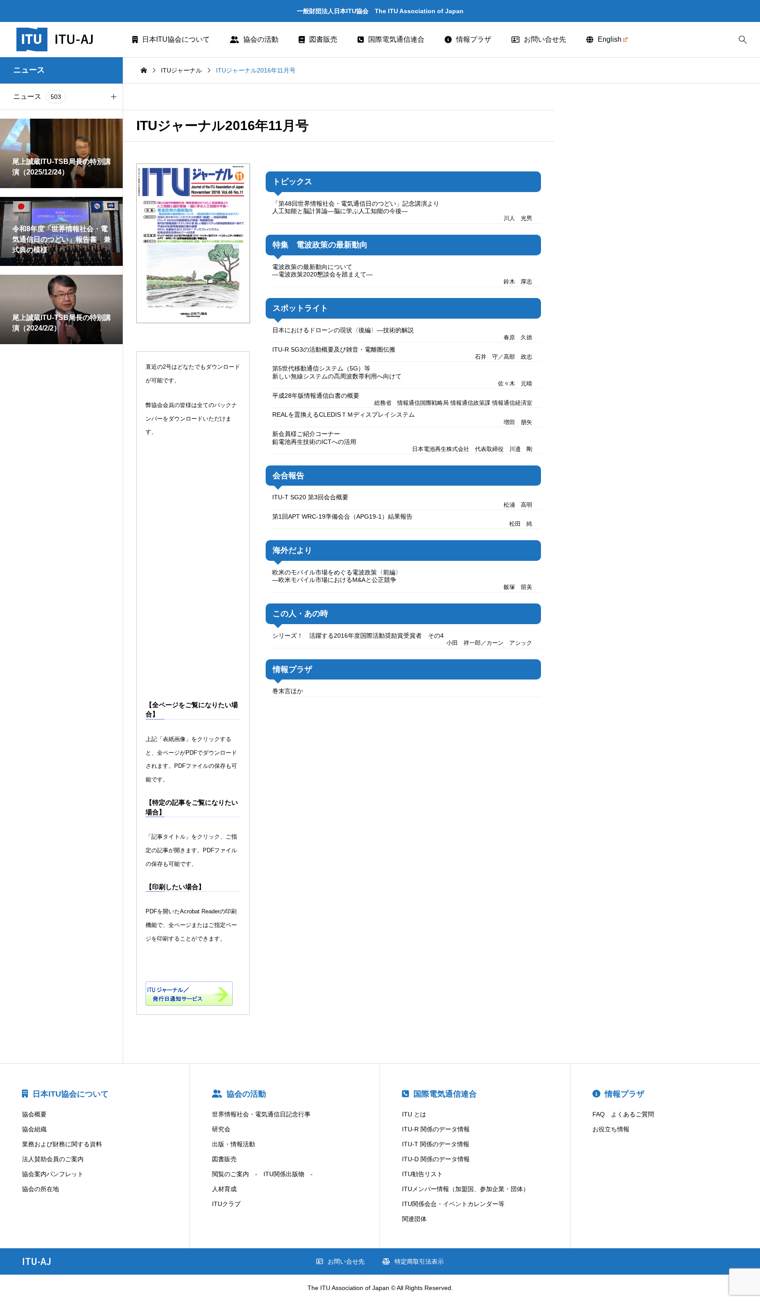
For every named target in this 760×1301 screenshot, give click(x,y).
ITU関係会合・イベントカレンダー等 (453, 1203)
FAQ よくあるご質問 (623, 1114)
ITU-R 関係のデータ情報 (436, 1129)
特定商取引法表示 (419, 1261)
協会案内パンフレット (53, 1173)
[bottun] (743, 40)
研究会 (221, 1129)
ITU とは (414, 1114)
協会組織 (34, 1129)
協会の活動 (260, 39)
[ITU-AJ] (66, 39)
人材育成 (224, 1188)
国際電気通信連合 (396, 39)
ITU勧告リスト (422, 1173)
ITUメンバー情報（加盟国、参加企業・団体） (465, 1188)
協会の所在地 (40, 1188)
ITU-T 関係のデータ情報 (435, 1144)
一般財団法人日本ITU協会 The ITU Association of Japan (380, 11)
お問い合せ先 (545, 39)
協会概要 (34, 1114)
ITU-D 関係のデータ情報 (436, 1159)
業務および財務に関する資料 (62, 1144)
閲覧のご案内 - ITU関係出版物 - (262, 1173)
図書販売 (323, 39)
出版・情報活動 (233, 1144)
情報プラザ (473, 39)
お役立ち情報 (610, 1129)
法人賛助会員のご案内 (53, 1159)
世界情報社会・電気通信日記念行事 (261, 1114)
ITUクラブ (226, 1203)
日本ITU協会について (176, 39)
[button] (113, 97)
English (609, 39)
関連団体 (414, 1218)
